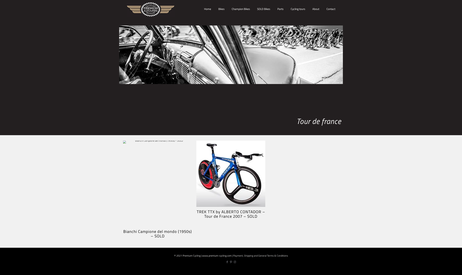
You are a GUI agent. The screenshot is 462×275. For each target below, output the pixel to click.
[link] (221, 21)
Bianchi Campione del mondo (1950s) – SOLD (157, 233)
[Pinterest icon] (231, 262)
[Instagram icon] (235, 262)
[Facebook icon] (227, 262)
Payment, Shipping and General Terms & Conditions (260, 255)
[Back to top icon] (447, 269)
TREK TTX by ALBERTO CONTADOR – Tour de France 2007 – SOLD (231, 214)
